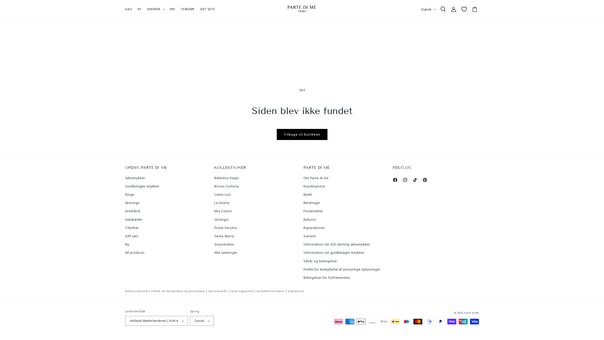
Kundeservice (314, 186)
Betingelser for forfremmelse (326, 277)
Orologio (221, 219)
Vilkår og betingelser (320, 261)
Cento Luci (222, 194)
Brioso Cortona (226, 186)
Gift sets (131, 236)
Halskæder (134, 219)
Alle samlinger (225, 252)
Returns (309, 219)
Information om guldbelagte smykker (333, 252)
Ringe (129, 194)
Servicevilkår (217, 291)
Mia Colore (223, 211)
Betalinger (311, 202)
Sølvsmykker (135, 178)
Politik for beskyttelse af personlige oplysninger (341, 269)
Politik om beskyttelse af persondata (178, 291)
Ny (127, 244)
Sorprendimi (224, 244)
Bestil (307, 194)
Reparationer (314, 227)
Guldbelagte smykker (142, 186)
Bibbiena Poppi (226, 178)
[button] (155, 9)
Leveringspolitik (241, 291)
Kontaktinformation (271, 291)
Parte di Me (471, 312)
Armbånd (132, 211)
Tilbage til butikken (302, 134)
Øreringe (132, 202)
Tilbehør (132, 227)
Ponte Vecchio (225, 227)
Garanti (309, 236)
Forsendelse (313, 211)
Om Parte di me (315, 178)
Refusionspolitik (136, 291)
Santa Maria (224, 236)
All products (134, 252)
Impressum (296, 291)
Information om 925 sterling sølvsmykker (336, 244)
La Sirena (221, 202)
